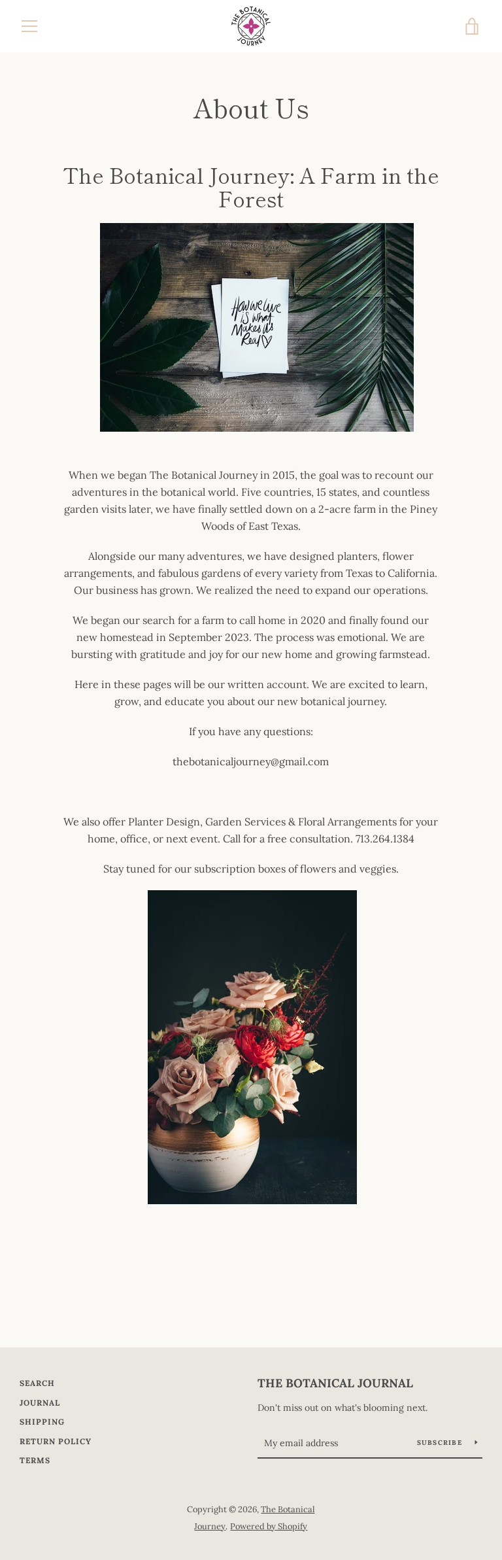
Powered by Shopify (268, 1526)
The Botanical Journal (335, 1383)
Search (37, 1383)
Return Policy (56, 1441)
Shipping (42, 1422)
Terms (35, 1460)
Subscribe (441, 1442)
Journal (40, 1403)
